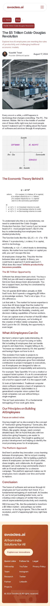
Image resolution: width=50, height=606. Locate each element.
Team (6, 571)
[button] (41, 7)
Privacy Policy (39, 566)
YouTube (23, 566)
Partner (7, 581)
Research (8, 576)
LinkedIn (23, 581)
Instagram (23, 571)
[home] (14, 7)
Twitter (22, 576)
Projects (8, 586)
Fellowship (9, 566)
